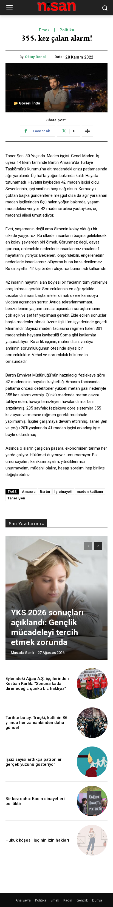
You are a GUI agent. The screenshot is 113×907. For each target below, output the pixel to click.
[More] (87, 131)
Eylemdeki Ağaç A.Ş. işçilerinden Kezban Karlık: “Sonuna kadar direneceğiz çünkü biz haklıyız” (37, 683)
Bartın (45, 492)
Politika (67, 30)
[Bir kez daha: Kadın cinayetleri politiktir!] (92, 801)
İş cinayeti (63, 492)
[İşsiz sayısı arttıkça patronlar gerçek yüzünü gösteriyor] (92, 761)
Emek (44, 30)
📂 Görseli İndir (27, 103)
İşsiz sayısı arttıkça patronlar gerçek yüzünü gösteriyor (33, 762)
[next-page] (98, 546)
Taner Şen (16, 498)
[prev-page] (88, 546)
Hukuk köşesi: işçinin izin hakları (37, 840)
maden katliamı (90, 492)
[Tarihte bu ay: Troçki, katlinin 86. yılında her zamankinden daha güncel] (92, 722)
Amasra (28, 492)
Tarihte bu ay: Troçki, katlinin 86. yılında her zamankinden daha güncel (37, 722)
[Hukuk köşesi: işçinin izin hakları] (92, 840)
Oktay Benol (35, 57)
